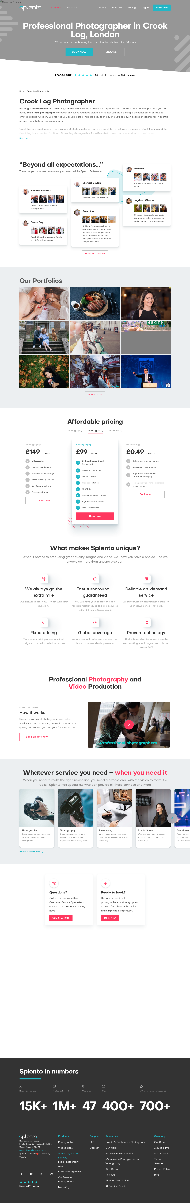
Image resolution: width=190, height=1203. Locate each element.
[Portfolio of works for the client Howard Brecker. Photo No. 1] (34, 202)
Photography (95, 430)
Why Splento (112, 1169)
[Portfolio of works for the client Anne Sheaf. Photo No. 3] (103, 222)
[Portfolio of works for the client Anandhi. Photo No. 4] (163, 180)
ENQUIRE (111, 52)
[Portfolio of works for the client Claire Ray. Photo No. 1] (34, 233)
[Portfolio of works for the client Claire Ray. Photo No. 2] (43, 233)
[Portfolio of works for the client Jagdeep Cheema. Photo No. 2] (146, 211)
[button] (172, 818)
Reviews (110, 1175)
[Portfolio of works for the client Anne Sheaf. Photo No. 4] (112, 222)
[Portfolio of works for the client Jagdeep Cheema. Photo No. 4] (163, 211)
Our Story (159, 1142)
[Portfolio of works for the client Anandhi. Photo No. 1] (138, 180)
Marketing (64, 1187)
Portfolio (117, 7)
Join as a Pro (161, 1148)
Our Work (110, 1148)
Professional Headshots (119, 1153)
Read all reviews (95, 254)
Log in (145, 7)
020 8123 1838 (61, 918)
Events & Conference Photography (125, 1142)
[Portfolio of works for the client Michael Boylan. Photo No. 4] (112, 194)
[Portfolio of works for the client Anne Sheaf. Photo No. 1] (86, 222)
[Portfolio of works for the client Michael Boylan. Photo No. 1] (86, 194)
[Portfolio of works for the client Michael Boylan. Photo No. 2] (95, 194)
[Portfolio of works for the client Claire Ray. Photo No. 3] (51, 233)
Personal (72, 7)
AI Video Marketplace (117, 1180)
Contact (94, 1148)
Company (100, 7)
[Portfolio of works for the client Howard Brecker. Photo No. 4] (60, 202)
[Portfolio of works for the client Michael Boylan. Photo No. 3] (103, 194)
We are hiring (161, 1153)
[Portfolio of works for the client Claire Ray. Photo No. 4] (60, 233)
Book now (162, 7)
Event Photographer (69, 1172)
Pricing (132, 7)
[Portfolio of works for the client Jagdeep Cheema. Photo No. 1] (138, 211)
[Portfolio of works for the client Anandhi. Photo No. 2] (146, 180)
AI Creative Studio (116, 1186)
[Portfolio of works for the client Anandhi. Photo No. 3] (155, 180)
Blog (156, 1175)
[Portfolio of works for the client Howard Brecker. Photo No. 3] (51, 202)
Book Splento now (37, 737)
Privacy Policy (162, 1169)
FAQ (92, 1142)
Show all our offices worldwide (32, 1150)
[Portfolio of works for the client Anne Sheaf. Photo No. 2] (95, 222)
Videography (75, 430)
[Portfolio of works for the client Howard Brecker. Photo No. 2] (43, 202)
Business (56, 7)
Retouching (116, 430)
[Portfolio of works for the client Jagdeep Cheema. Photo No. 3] (155, 211)
